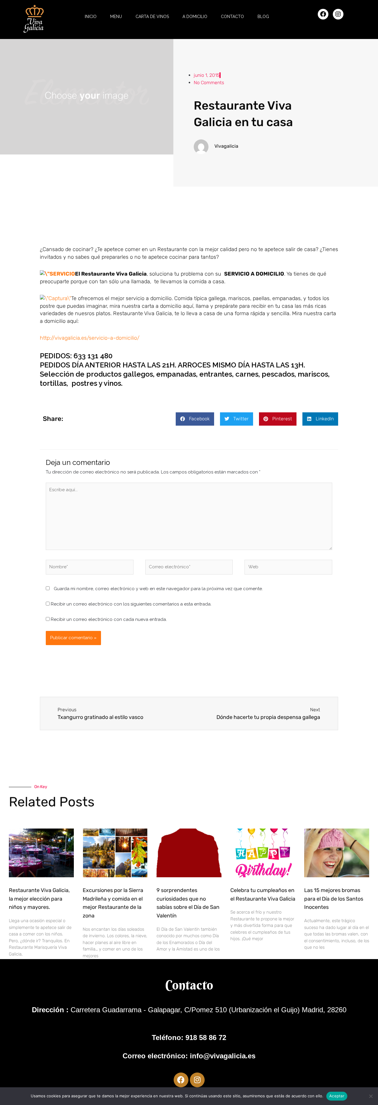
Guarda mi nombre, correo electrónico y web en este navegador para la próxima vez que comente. (158, 588)
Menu (116, 16)
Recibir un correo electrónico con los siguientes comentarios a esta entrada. (131, 604)
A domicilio (195, 16)
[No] (371, 1096)
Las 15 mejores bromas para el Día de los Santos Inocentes (333, 899)
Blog (263, 16)
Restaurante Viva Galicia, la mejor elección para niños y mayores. (39, 899)
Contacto (232, 16)
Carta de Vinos (152, 16)
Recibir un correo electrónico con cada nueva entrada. (109, 619)
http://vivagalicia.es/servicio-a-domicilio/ (89, 338)
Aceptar (336, 1095)
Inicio (91, 16)
